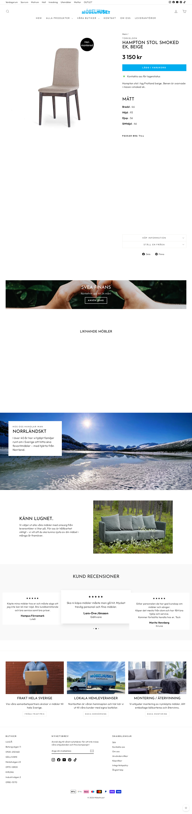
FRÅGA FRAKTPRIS (35, 714)
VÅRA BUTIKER (87, 18)
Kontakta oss (118, 747)
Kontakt (110, 18)
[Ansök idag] (96, 294)
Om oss (125, 18)
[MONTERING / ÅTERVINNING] (157, 677)
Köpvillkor (117, 760)
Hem (39, 18)
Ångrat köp (117, 769)
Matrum (35, 2)
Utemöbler (66, 2)
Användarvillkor (120, 756)
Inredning (53, 2)
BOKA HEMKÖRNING (96, 714)
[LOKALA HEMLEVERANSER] (96, 677)
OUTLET (88, 2)
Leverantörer (145, 18)
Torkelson (129, 38)
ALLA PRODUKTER (58, 18)
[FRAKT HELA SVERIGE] (35, 677)
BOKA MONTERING (157, 714)
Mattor (77, 2)
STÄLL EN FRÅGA (154, 244)
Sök (114, 742)
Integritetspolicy (120, 765)
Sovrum (24, 2)
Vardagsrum (12, 2)
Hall (44, 2)
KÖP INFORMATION (154, 238)
